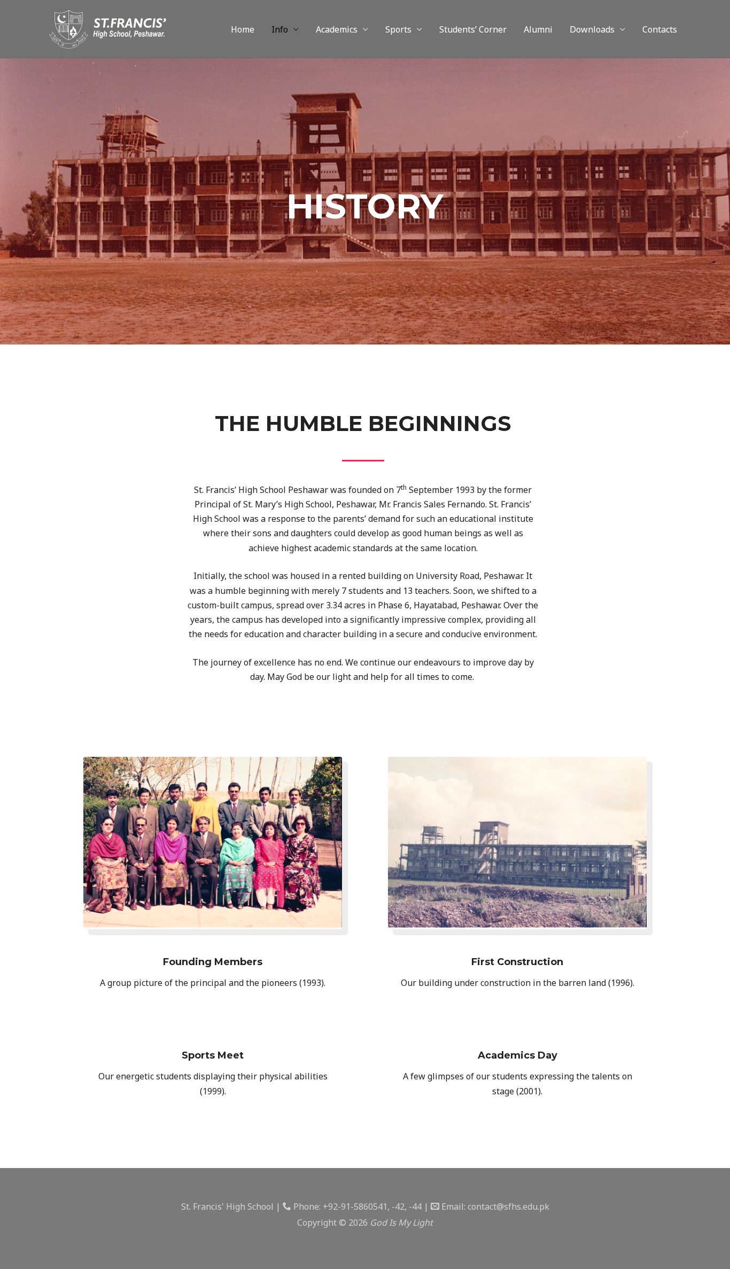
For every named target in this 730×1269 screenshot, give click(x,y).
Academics (337, 29)
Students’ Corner (473, 29)
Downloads (592, 29)
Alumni (538, 29)
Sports (398, 29)
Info (279, 29)
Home (242, 29)
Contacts (659, 29)
